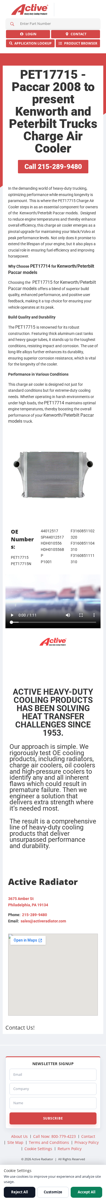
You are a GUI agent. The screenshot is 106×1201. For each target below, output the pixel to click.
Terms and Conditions (49, 1142)
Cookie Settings (38, 1148)
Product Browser (80, 43)
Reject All (19, 1192)
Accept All (86, 1192)
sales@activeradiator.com (43, 921)
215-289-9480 (34, 915)
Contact (77, 34)
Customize (53, 1192)
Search (12, 23)
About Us (19, 1136)
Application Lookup (32, 43)
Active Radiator (29, 9)
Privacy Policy (86, 1142)
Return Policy (70, 1148)
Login (30, 34)
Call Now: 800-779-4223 (54, 1136)
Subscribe (53, 1118)
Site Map (15, 1142)
